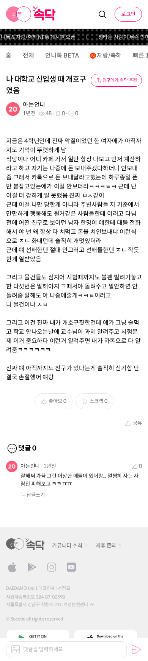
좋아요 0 (57, 401)
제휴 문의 (106, 545)
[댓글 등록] (136, 649)
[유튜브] (71, 567)
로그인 (128, 14)
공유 (137, 423)
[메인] (31, 14)
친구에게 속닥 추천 (119, 80)
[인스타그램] (52, 567)
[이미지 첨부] (15, 649)
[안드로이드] (32, 567)
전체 (28, 55)
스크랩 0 (98, 401)
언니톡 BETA (62, 55)
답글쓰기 (36, 495)
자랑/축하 (109, 55)
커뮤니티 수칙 (67, 545)
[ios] (12, 567)
